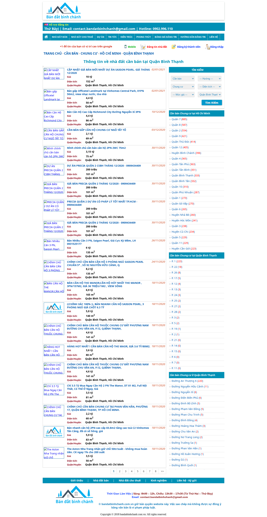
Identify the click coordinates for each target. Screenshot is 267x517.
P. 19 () (176, 328)
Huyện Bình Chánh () (186, 153)
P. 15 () (176, 351)
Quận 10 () (180, 186)
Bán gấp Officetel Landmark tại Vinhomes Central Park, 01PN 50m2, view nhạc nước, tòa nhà (105, 92)
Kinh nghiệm (159, 480)
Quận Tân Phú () (183, 164)
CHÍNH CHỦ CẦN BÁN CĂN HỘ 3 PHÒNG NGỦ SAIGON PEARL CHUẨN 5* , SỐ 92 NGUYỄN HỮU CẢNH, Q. (105, 263)
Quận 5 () (179, 237)
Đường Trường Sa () (184, 442)
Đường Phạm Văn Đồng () (188, 409)
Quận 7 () (179, 119)
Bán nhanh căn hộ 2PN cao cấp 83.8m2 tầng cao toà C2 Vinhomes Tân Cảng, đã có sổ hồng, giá (108, 429)
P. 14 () (176, 345)
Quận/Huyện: (74, 85)
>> (162, 471)
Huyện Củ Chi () (183, 231)
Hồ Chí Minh (110, 53)
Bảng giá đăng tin (166, 37)
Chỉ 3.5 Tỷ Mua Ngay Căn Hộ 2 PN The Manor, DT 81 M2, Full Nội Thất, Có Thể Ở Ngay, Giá (107, 387)
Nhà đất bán (101, 480)
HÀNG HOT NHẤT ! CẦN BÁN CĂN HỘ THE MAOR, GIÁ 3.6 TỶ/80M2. (108, 346)
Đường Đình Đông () (184, 420)
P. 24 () (176, 295)
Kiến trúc (127, 37)
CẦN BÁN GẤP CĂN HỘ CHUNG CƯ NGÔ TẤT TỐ (96, 130)
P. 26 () (176, 272)
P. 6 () (175, 357)
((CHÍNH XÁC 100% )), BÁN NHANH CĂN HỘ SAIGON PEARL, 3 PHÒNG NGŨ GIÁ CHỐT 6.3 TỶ (105, 305)
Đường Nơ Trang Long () (187, 437)
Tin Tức (112, 37)
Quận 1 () (179, 198)
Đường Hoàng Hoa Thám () (188, 426)
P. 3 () (175, 317)
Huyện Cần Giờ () (184, 248)
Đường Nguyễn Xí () (184, 392)
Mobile (132, 46)
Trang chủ (53, 53)
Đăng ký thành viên (189, 46)
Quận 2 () (179, 130)
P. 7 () (175, 362)
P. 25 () (176, 300)
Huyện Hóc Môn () (184, 220)
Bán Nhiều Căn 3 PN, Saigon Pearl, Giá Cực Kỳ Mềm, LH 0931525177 (101, 242)
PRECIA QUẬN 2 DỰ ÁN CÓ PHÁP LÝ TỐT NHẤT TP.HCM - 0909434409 (102, 203)
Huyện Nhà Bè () (184, 214)
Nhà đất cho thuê (130, 480)
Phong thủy (143, 37)
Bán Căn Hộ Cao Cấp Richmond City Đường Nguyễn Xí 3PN (104, 112)
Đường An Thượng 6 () (187, 381)
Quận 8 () (179, 124)
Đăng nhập (216, 46)
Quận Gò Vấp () (183, 203)
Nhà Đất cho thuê (82, 37)
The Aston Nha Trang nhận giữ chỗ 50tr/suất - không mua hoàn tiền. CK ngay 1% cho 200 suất (107, 450)
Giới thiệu (77, 480)
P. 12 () (176, 283)
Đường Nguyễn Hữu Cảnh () (190, 386)
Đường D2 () (180, 459)
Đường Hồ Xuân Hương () (188, 454)
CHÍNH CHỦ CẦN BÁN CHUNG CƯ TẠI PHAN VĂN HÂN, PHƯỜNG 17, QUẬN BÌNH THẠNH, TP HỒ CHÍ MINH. (107, 408)
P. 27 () (176, 306)
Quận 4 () (179, 158)
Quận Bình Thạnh (138, 53)
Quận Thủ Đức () (184, 141)
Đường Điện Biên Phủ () (187, 397)
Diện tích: (72, 81)
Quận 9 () (179, 136)
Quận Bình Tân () (184, 181)
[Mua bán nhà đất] (46, 37)
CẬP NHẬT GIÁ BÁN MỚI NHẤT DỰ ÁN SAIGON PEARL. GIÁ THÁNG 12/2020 (108, 71)
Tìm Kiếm (211, 102)
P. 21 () (176, 340)
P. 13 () (176, 289)
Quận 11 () (180, 243)
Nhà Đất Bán (59, 37)
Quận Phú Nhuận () (185, 192)
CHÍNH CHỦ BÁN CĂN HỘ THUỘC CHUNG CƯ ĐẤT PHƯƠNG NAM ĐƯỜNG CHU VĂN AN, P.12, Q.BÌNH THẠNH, (108, 327)
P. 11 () (176, 368)
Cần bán (71, 53)
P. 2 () (175, 334)
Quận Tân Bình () (184, 169)
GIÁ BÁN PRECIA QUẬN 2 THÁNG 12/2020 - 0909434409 (101, 183)
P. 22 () (177, 267)
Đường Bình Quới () (184, 465)
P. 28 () (176, 312)
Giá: (69, 76)
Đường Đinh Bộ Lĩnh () (186, 403)
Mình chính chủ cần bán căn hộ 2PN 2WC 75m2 (96, 148)
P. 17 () (176, 278)
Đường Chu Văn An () (185, 431)
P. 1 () (177, 261)
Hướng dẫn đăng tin (193, 37)
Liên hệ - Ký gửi (187, 480)
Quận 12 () (180, 147)
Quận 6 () (179, 209)
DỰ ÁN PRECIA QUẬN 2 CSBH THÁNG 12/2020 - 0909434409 (104, 165)
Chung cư (89, 53)
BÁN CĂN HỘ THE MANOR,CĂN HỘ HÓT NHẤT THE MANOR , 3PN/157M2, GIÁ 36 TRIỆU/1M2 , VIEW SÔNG (104, 284)
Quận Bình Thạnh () (186, 175)
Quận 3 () (179, 226)
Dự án (100, 37)
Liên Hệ (213, 37)
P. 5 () (175, 323)
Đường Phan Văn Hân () (186, 448)
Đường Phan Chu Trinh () (187, 414)
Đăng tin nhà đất (157, 46)
